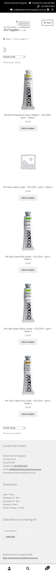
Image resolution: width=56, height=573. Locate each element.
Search (28, 568)
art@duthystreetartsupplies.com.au (30, 9)
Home (8, 39)
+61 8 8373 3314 (48, 6)
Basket (43, 566)
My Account (9, 568)
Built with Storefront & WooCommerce (20, 558)
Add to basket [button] (28, 128)
